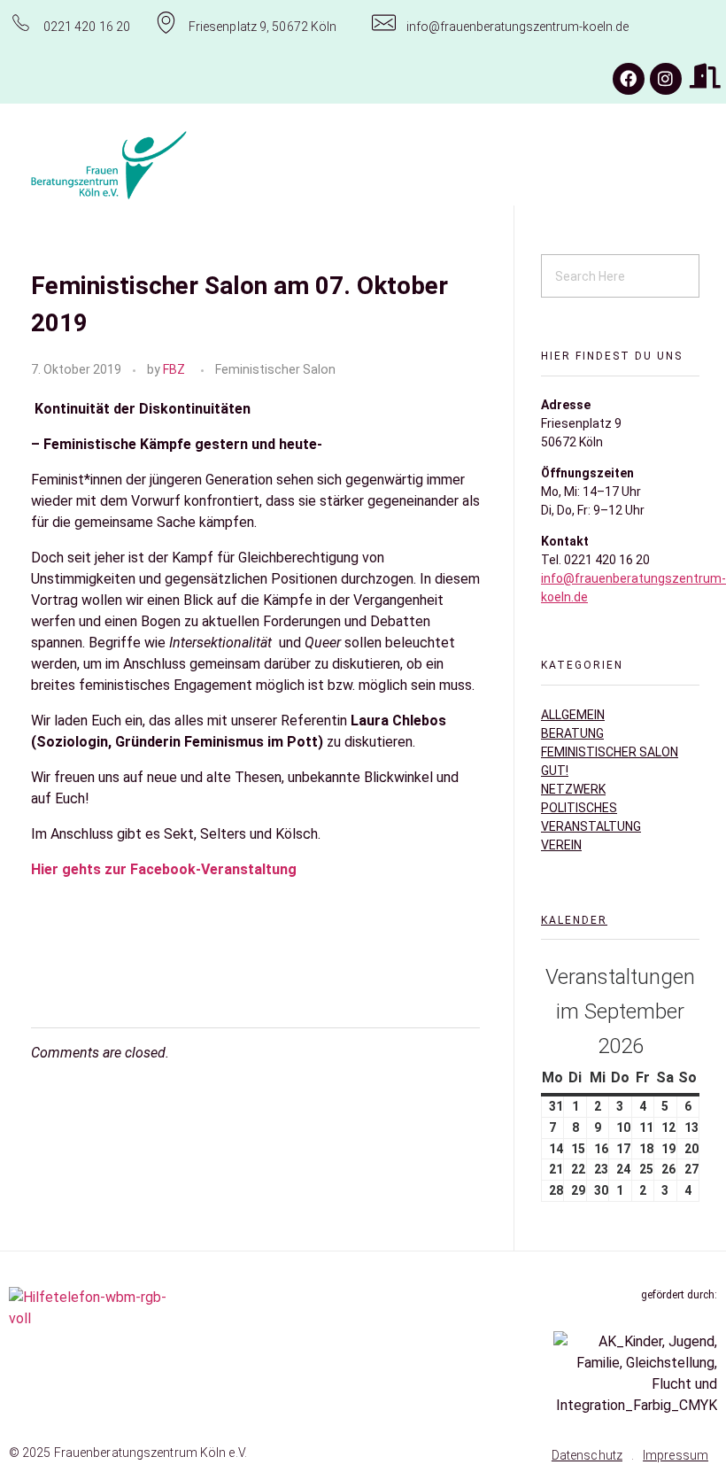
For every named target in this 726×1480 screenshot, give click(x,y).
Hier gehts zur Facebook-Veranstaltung (165, 869)
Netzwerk (573, 789)
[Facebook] (629, 79)
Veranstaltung (591, 826)
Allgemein (573, 715)
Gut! (554, 770)
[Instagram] (666, 79)
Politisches (579, 808)
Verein (561, 845)
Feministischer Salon (275, 369)
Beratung (572, 733)
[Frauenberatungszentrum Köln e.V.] (163, 165)
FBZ (174, 369)
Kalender (574, 920)
